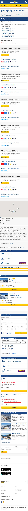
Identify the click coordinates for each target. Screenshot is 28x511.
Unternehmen (18, 490)
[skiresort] (14, 2)
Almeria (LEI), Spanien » (8, 31)
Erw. (2, 326)
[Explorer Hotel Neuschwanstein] (4, 427)
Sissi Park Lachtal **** (17, 433)
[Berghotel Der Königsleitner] (4, 418)
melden (21, 247)
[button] (6, 333)
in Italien (21, 282)
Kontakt (3, 487)
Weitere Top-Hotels (5, 442)
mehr (11, 243)
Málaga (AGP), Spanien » (8, 30)
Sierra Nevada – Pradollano (13, 6)
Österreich (3, 396)
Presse (2, 493)
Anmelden (4, 451)
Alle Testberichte (3, 309)
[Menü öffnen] (2, 2)
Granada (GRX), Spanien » (8, 28)
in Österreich (19, 297)
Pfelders (3, 378)
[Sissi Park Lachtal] (4, 436)
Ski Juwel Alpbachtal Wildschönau (10, 395)
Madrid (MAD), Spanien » (8, 36)
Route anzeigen (4, 54)
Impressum (3, 490)
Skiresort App (4, 466)
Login (16, 493)
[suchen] (26, 2)
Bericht (13, 390)
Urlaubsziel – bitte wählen (6, 322)
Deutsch (6, 482)
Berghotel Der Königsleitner (18, 414)
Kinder (8, 326)
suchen (21, 332)
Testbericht (13, 289)
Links (16, 487)
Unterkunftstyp (21, 326)
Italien (2, 379)
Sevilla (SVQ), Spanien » (8, 33)
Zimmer (13, 326)
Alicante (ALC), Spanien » (8, 35)
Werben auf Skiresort (6, 496)
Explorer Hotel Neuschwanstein (19, 423)
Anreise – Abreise (5, 317)
